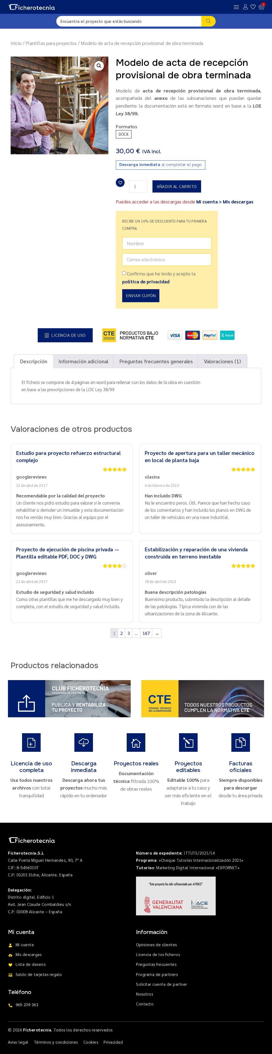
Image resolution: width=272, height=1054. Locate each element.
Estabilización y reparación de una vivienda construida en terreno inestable (196, 553)
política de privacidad (145, 281)
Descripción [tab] (33, 361)
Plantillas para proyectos (51, 43)
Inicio (16, 43)
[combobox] (128, 21)
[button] (99, 66)
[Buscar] (208, 21)
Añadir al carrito (177, 186)
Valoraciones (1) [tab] (222, 361)
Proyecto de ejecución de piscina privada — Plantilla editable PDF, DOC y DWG (67, 553)
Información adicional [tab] (83, 361)
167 (146, 633)
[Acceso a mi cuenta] (245, 6)
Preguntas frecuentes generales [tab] (156, 361)
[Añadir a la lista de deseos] (120, 182)
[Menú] (236, 7)
